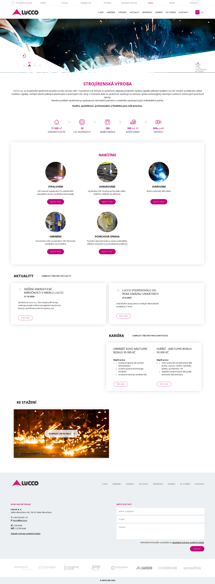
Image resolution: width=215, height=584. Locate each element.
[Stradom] (192, 568)
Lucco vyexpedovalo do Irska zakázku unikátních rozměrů (140, 292)
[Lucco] (144, 568)
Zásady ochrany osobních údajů (25, 533)
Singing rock (86, 3)
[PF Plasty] (95, 568)
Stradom (193, 3)
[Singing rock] (71, 568)
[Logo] (25, 483)
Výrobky (122, 12)
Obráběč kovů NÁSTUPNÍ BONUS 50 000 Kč (130, 350)
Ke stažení (171, 12)
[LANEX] (23, 568)
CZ (197, 12)
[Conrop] (47, 568)
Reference (147, 12)
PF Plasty (107, 3)
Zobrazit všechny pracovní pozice (150, 335)
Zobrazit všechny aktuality (56, 276)
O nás (101, 12)
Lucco (150, 3)
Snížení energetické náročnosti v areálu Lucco (43, 290)
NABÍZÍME (111, 12)
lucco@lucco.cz (20, 520)
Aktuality (134, 12)
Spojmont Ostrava (129, 3)
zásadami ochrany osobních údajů (188, 542)
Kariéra (159, 12)
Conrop (64, 3)
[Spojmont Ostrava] (120, 568)
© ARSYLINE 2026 (107, 580)
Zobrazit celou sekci (60, 433)
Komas (172, 3)
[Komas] (168, 568)
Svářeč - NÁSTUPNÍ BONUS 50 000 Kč (174, 350)
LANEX (43, 3)
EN (202, 12)
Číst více (25, 318)
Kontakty (183, 12)
